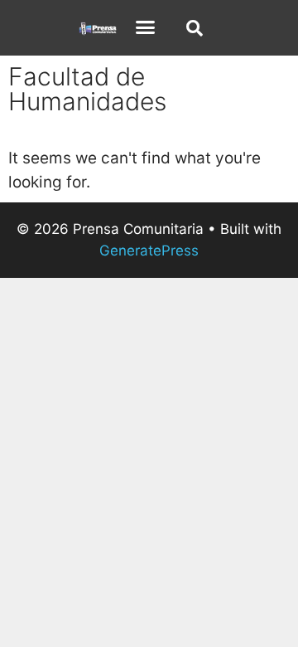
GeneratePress (149, 250)
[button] (145, 27)
